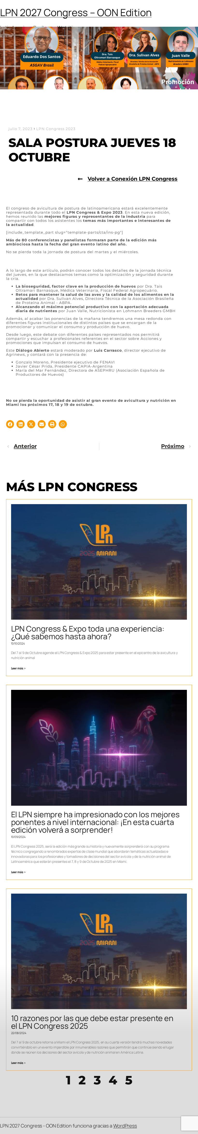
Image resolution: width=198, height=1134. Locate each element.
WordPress (125, 1125)
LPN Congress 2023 (55, 128)
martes (102, 252)
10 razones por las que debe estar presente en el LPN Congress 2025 (92, 1022)
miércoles (127, 252)
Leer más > (18, 668)
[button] (10, 424)
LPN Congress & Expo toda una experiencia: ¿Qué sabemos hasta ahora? (87, 632)
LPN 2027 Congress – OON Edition (76, 12)
